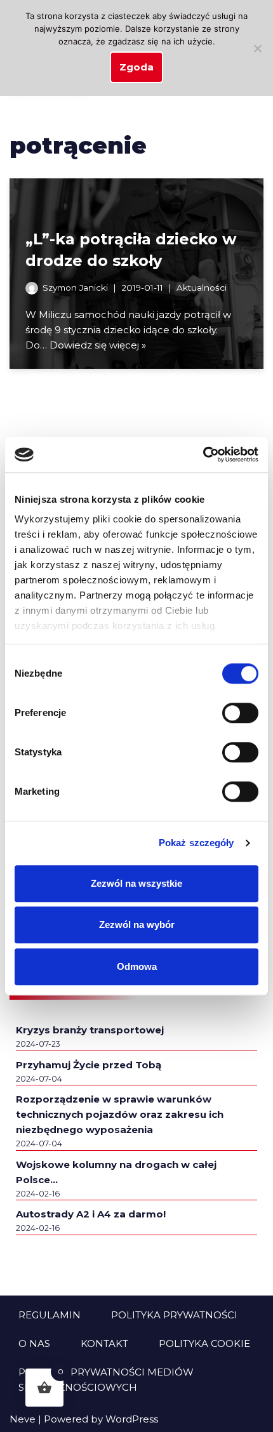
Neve (23, 1419)
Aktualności (201, 287)
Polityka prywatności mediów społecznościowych (106, 1379)
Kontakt (104, 1343)
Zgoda (136, 67)
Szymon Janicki (75, 287)
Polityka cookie (204, 1343)
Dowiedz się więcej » (98, 345)
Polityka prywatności (174, 1315)
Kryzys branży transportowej (90, 1030)
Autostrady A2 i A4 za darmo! (91, 1214)
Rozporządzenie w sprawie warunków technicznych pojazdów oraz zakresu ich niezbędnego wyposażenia (119, 1114)
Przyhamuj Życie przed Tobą (88, 1065)
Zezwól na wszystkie (136, 883)
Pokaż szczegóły (196, 842)
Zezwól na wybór (137, 924)
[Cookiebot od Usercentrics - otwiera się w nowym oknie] (202, 454)
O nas (34, 1343)
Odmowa (137, 966)
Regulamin (49, 1315)
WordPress (131, 1419)
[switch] (240, 713)
